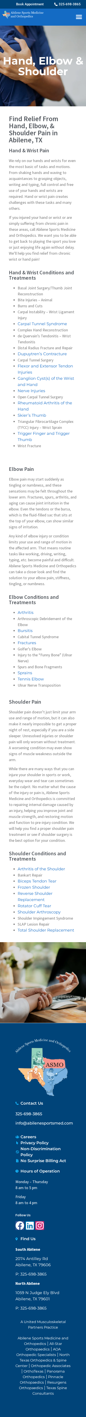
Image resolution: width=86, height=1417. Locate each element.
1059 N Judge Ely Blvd (37, 1292)
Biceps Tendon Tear (37, 881)
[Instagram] (39, 1225)
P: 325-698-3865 (31, 1274)
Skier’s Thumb (32, 415)
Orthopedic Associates (51, 1366)
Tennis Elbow (31, 679)
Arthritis (26, 612)
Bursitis (25, 630)
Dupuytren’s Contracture (42, 353)
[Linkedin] (29, 1225)
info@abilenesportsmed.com (44, 1123)
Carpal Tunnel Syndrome (42, 323)
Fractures (27, 642)
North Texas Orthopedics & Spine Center (42, 1360)
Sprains (25, 672)
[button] (79, 17)
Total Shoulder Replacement (46, 930)
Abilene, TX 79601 (32, 1299)
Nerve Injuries (31, 390)
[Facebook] (19, 1225)
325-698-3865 (28, 1113)
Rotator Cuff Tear (34, 905)
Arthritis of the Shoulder (41, 869)
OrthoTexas (33, 1371)
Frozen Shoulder (34, 887)
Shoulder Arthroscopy (39, 912)
